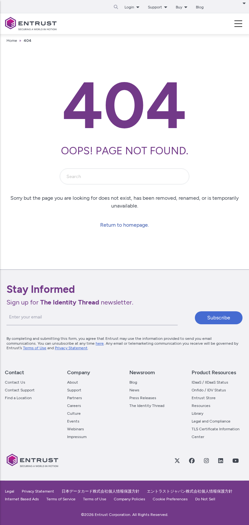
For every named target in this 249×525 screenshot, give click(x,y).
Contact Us (15, 382)
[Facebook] (191, 460)
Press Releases (142, 398)
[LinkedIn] (220, 460)
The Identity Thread (146, 405)
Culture (74, 413)
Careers (74, 405)
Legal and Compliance (211, 421)
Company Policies (129, 499)
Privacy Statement (71, 348)
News (134, 390)
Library (197, 413)
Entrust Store (204, 398)
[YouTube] (235, 460)
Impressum (77, 437)
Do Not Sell (205, 499)
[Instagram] (206, 460)
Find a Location (18, 398)
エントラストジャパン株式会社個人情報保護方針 (189, 491)
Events (73, 421)
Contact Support (20, 390)
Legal (9, 491)
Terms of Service (61, 499)
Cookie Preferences (170, 499)
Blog (200, 7)
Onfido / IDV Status (209, 390)
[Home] (31, 23)
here (100, 343)
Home (11, 40)
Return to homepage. (124, 225)
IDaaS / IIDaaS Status (210, 382)
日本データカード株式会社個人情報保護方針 (100, 491)
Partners (74, 398)
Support (74, 390)
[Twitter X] (177, 460)
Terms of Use (34, 348)
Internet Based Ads (22, 499)
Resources (201, 405)
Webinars (75, 429)
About (72, 382)
